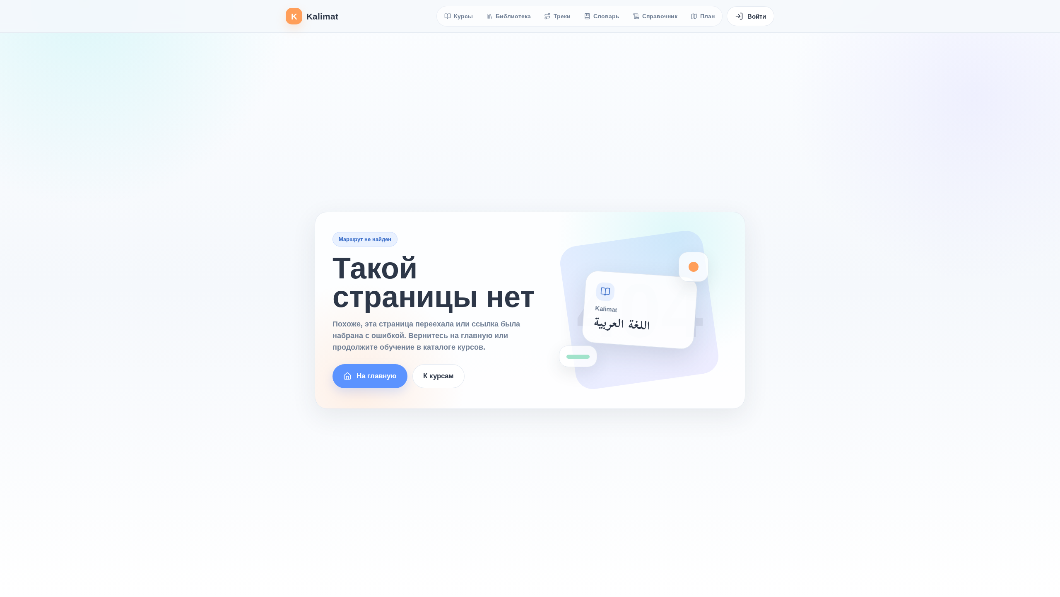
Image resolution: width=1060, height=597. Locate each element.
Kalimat (314, 16)
